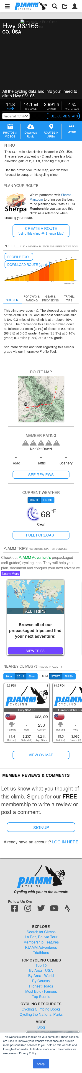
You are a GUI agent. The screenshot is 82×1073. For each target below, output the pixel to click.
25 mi (20, 676)
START (55, 676)
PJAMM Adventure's (34, 557)
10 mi (9, 676)
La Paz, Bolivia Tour (41, 936)
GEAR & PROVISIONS (50, 298)
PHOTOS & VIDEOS (10, 134)
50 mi (31, 676)
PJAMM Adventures (41, 947)
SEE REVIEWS (41, 474)
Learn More (10, 573)
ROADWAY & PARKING (31, 298)
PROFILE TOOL (19, 256)
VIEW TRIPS (35, 650)
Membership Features (41, 942)
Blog (41, 1027)
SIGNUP (41, 827)
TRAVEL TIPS (69, 298)
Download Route (30, 134)
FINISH (68, 676)
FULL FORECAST (41, 535)
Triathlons (41, 952)
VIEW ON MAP (41, 754)
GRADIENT (13, 300)
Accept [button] (41, 1064)
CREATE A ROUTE (41, 231)
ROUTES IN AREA (51, 134)
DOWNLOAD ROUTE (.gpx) (27, 264)
